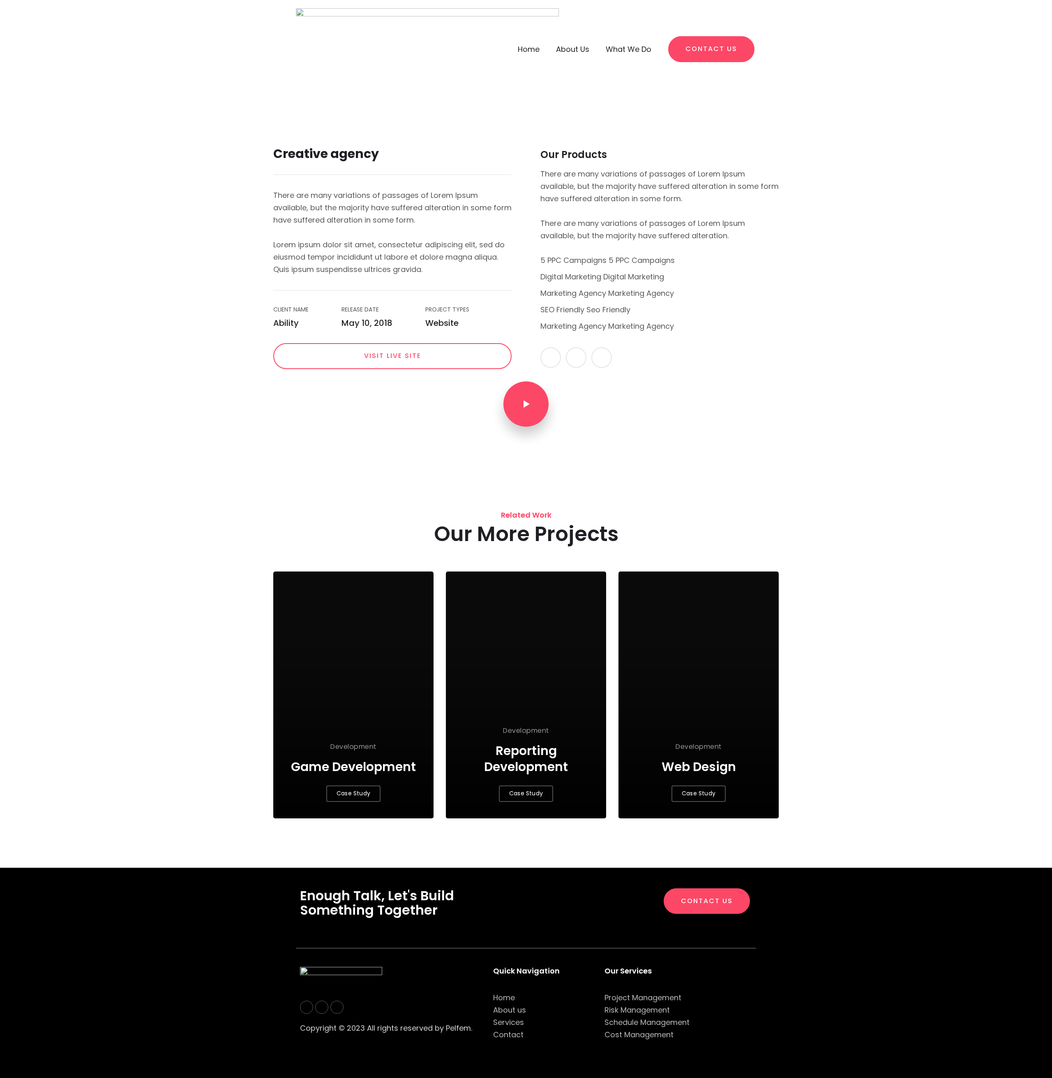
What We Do (628, 49)
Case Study (353, 793)
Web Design (699, 767)
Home (529, 49)
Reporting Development (526, 759)
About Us (572, 49)
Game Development (353, 767)
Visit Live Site (392, 355)
